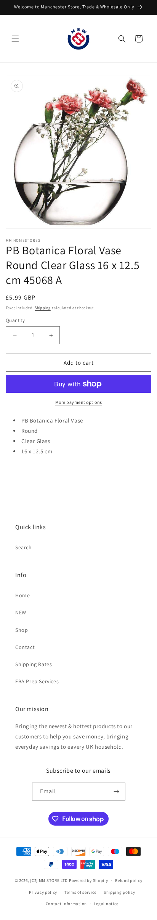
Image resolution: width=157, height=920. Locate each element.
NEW (20, 612)
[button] (15, 38)
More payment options (78, 402)
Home (22, 595)
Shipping (43, 307)
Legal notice (106, 903)
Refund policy (128, 880)
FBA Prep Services (37, 681)
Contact (25, 647)
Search (23, 547)
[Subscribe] (116, 791)
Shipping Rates (33, 664)
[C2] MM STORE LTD (49, 880)
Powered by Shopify (88, 880)
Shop (21, 630)
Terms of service (80, 892)
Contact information (66, 903)
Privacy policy (43, 892)
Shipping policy (119, 892)
